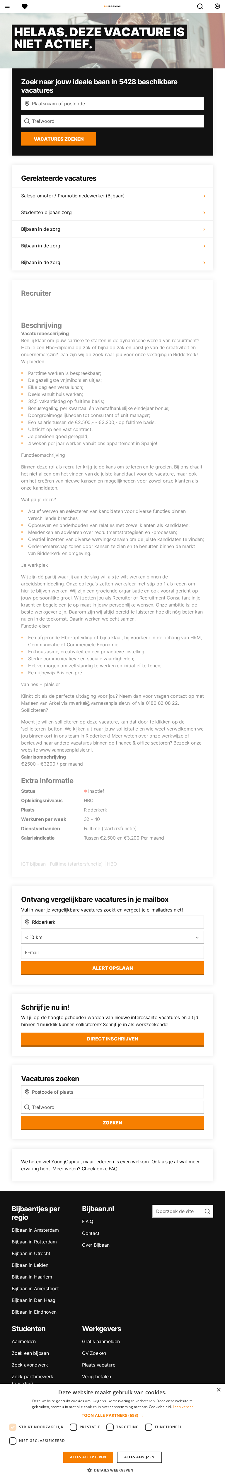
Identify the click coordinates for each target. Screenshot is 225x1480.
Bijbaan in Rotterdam (34, 1242)
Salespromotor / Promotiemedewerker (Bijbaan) (73, 196)
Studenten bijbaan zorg (46, 212)
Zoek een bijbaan (30, 1353)
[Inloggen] (217, 6)
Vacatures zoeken (59, 139)
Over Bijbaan (96, 1245)
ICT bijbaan (33, 864)
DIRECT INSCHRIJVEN (112, 1039)
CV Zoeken (94, 1353)
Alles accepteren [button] (88, 1457)
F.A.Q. (88, 1221)
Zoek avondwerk (30, 1365)
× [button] (218, 1390)
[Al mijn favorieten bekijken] (24, 6)
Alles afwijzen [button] (139, 1457)
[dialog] (112, 1432)
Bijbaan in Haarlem (32, 1277)
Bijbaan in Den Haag (33, 1300)
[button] (113, 1415)
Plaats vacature (98, 1365)
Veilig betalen (96, 1376)
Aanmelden (24, 1341)
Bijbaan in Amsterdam (35, 1230)
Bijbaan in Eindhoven (34, 1312)
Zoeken (112, 1123)
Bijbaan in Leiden (30, 1265)
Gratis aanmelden (101, 1341)
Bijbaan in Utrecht (31, 1253)
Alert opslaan (112, 968)
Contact (91, 1233)
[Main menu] (7, 6)
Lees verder (183, 1406)
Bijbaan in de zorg (40, 229)
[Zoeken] (202, 6)
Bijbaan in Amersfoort (35, 1288)
